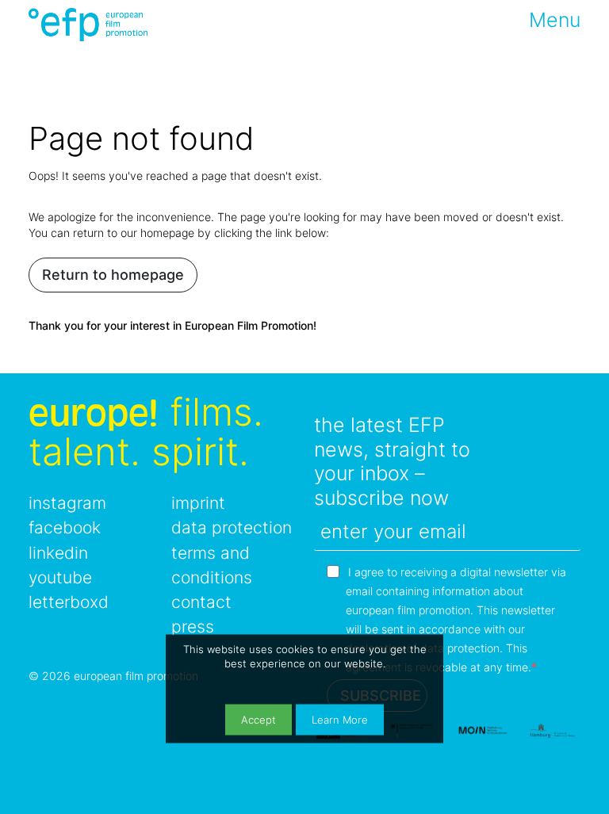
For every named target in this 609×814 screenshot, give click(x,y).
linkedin (58, 553)
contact (201, 602)
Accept (258, 720)
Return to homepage (113, 274)
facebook (65, 527)
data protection (231, 527)
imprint (198, 503)
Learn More (340, 720)
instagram (67, 503)
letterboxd (69, 602)
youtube (60, 577)
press (192, 626)
